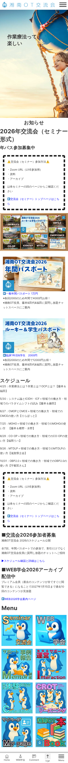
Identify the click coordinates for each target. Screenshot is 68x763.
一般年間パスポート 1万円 (22, 293)
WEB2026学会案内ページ (20, 599)
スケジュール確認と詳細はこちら (24, 561)
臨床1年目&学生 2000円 (21, 355)
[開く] (63, 5)
